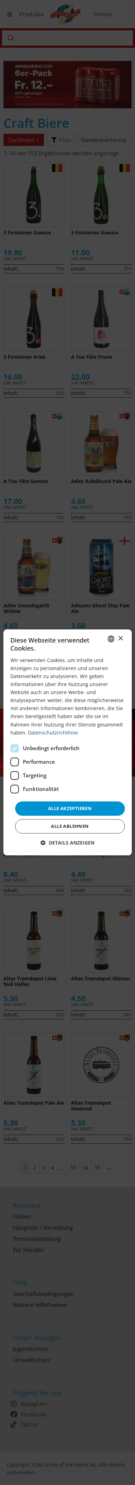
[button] (67, 843)
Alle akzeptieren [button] (70, 808)
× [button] (120, 638)
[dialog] (67, 742)
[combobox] (110, 638)
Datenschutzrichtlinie (53, 732)
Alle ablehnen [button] (70, 826)
